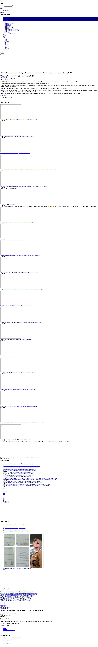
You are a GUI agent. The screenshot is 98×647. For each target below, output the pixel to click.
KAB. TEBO (7, 31)
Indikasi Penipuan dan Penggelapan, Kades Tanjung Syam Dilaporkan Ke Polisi (17, 568)
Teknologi (7, 48)
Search (1, 52)
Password (2, 7)
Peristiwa (6, 40)
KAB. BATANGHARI (9, 23)
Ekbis (6, 38)
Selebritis (6, 45)
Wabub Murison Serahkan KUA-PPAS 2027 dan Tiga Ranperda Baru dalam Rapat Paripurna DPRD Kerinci (20, 238)
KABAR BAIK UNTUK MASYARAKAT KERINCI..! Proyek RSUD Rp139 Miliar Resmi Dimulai (18, 406)
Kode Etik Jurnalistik (6, 631)
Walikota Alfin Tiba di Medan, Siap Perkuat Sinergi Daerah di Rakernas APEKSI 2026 (18, 464)
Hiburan (6, 44)
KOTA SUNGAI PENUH (10, 33)
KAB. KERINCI (8, 25)
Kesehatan (7, 41)
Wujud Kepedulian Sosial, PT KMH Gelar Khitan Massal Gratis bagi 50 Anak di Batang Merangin (18, 372)
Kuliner (6, 47)
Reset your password (6, 10)
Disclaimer (5, 629)
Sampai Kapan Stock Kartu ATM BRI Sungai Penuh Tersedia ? (14, 528)
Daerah (6, 20)
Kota (6, 19)
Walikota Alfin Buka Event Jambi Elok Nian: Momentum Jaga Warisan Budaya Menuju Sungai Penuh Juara (22, 482)
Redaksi (14, 78)
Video (4, 50)
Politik (6, 39)
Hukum (4, 34)
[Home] (2, 12)
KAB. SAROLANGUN (9, 28)
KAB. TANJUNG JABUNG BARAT (12, 29)
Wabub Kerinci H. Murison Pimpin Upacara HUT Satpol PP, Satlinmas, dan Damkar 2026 (16, 305)
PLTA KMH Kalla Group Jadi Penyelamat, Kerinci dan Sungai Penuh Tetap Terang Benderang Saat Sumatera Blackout (21, 422)
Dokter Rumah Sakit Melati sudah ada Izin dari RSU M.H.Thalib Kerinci (16, 531)
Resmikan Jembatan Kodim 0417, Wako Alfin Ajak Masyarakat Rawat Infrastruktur (15, 439)
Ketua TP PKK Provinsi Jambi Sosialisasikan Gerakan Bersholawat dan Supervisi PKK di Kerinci (18, 389)
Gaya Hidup (7, 46)
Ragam (4, 37)
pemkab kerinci (3, 95)
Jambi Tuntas (7, 18)
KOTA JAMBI (7, 32)
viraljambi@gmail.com (7, 643)
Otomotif (4, 36)
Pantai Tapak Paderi (4, 608)
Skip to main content (4, 0)
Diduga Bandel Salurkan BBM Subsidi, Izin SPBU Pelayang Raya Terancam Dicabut (18, 473)
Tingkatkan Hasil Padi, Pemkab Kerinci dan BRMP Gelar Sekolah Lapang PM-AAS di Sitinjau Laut (18, 119)
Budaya (6, 42)
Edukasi (4, 35)
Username (2, 5)
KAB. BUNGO (8, 24)
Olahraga (4, 49)
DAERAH (5, 22)
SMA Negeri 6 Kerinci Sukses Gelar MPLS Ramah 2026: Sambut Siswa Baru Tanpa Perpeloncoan (18, 222)
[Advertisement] (34, 63)
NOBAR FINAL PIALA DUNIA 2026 (7, 204)
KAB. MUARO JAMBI (9, 27)
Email (1, 614)
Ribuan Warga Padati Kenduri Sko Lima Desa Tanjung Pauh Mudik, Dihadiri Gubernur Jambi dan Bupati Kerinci (20, 322)
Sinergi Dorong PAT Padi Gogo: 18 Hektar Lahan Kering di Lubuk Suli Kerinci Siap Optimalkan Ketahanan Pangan (21, 289)
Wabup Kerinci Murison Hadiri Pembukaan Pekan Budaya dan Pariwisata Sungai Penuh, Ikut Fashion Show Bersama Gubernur (23, 186)
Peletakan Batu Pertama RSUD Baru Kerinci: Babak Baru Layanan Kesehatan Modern (16, 339)
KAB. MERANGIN (8, 26)
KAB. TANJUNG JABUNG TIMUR (12, 30)
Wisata (6, 43)
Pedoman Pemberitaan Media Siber (9, 630)
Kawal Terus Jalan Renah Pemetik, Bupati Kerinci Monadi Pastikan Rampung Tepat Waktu (16, 136)
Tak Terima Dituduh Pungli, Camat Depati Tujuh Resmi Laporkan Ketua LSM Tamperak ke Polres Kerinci (19, 272)
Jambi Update (5, 17)
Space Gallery (3, 606)
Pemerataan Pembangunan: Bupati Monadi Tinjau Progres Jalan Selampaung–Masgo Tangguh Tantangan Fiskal (20, 255)
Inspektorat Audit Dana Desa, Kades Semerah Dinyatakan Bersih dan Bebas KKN (15, 153)
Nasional (4, 21)
